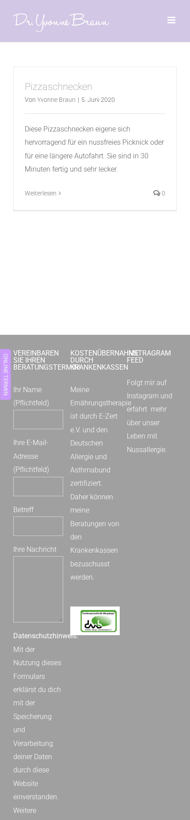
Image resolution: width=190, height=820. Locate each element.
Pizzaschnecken (58, 86)
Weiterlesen (41, 193)
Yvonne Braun (56, 99)
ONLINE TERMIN (5, 374)
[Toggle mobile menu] (172, 20)
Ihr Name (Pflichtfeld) (31, 396)
